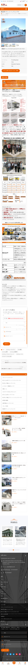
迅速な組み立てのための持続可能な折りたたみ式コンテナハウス (7, 540)
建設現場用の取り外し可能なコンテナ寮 (19, 453)
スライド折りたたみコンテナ (6, 619)
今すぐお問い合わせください (9, 70)
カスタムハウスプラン (10, 349)
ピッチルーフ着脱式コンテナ (8, 386)
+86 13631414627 (14, 570)
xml (2, 596)
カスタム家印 (5, 352)
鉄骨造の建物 (5, 400)
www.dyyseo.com (14, 657)
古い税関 (19, 349)
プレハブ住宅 (5, 406)
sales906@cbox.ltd (11, 567)
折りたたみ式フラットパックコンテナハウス (12, 380)
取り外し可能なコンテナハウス (9, 383)
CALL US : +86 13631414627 (8, 1)
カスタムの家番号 (13, 352)
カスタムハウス (19, 354)
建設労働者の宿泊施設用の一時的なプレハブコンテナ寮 (19, 466)
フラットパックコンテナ (8, 377)
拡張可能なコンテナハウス (8, 403)
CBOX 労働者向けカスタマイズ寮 (18, 440)
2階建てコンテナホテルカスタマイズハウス (15, 318)
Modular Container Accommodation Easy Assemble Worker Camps (20, 540)
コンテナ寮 (3, 605)
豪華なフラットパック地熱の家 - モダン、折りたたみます (19, 416)
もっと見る (14, 419)
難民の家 (2, 621)
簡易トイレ (5, 389)
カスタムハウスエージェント (8, 354)
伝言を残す (14, 662)
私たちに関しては (4, 582)
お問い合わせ (3, 586)
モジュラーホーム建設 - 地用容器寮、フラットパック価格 (18, 429)
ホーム (3, 13)
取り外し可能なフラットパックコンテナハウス (12, 397)
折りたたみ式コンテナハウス (8, 394)
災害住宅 (2, 616)
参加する (4, 650)
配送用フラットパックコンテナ (11, 13)
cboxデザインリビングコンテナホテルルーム (19, 490)
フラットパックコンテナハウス (7, 607)
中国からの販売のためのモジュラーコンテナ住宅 (19, 478)
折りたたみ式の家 (4, 614)
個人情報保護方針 (4, 598)
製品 (2, 584)
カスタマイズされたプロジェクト (9, 392)
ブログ (2, 591)
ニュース (2, 589)
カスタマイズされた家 (6, 356)
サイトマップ (3, 593)
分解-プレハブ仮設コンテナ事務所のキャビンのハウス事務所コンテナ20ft (19, 504)
